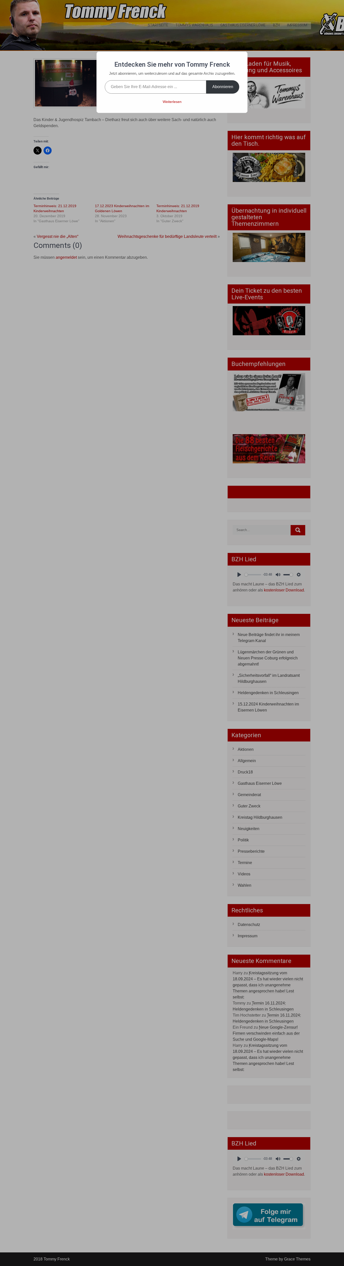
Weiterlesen (172, 102)
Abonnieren (222, 87)
